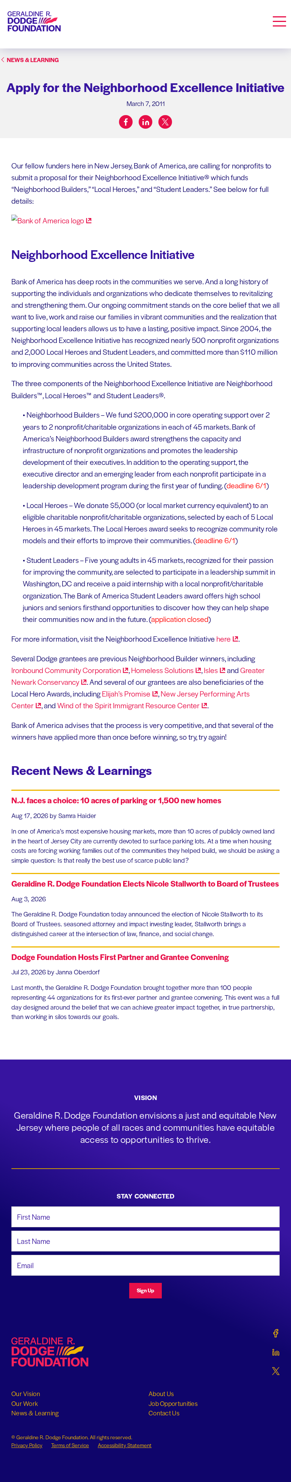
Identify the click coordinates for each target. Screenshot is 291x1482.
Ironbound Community (66, 670)
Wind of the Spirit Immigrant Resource (128, 705)
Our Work (24, 1403)
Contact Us (164, 1412)
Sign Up (145, 1290)
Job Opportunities (173, 1403)
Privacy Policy (26, 1445)
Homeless (162, 670)
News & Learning (35, 1412)
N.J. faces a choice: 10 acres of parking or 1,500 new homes (116, 800)
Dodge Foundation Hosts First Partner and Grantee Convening (120, 956)
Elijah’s (126, 693)
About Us (161, 1393)
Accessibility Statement (125, 1445)
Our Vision (25, 1393)
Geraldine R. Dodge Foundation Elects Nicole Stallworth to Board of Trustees (145, 883)
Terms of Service (70, 1445)
